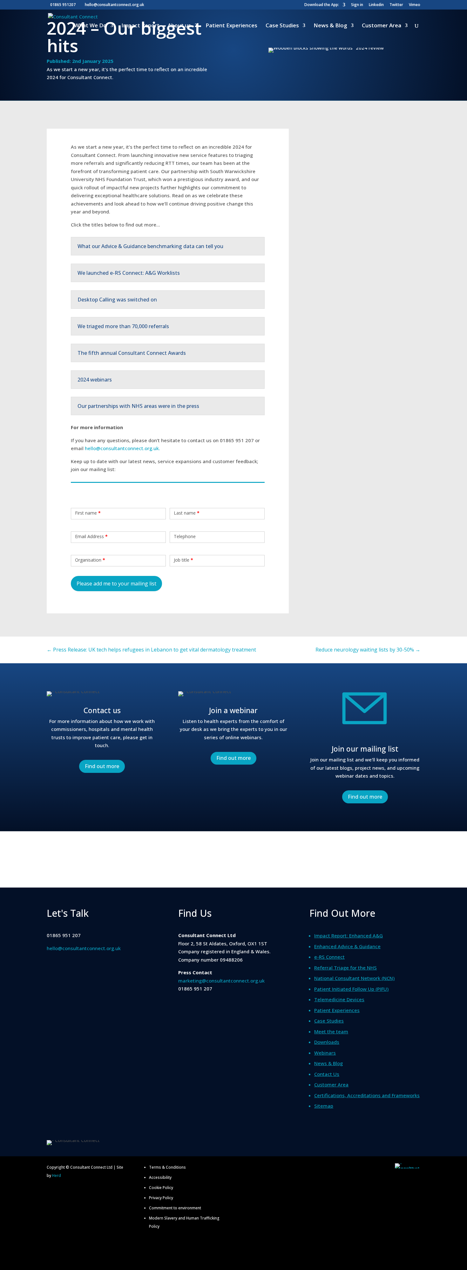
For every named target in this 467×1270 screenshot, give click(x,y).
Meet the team (331, 1031)
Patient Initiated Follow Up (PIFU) (351, 989)
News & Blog (330, 26)
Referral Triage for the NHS (345, 967)
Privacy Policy (161, 1197)
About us (179, 26)
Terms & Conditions (167, 1167)
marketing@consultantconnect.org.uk (221, 980)
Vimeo (414, 5)
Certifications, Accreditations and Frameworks (367, 1095)
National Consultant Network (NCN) (354, 978)
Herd (56, 1175)
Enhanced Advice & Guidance (347, 946)
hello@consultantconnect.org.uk (84, 948)
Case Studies (282, 26)
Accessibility (160, 1177)
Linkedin (376, 5)
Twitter (396, 5)
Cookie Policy (161, 1187)
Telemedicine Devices (339, 999)
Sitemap (323, 1106)
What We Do (90, 26)
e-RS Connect (329, 957)
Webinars (325, 1053)
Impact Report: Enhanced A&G (348, 935)
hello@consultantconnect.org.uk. (122, 448)
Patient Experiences (231, 26)
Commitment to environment (175, 1208)
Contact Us (326, 1074)
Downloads (326, 1042)
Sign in (357, 5)
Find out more (102, 766)
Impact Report (140, 26)
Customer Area (381, 26)
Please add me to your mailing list (116, 583)
